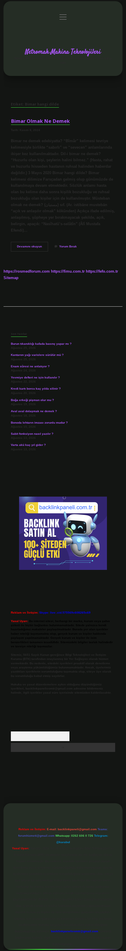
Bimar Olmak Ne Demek (40, 121)
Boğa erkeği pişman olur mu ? (32, 400)
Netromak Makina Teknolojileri (63, 52)
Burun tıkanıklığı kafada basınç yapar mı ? (41, 343)
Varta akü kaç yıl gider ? (28, 444)
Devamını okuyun (32, 247)
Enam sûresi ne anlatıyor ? (30, 366)
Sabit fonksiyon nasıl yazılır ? (32, 433)
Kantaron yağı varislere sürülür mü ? (37, 354)
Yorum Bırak (68, 246)
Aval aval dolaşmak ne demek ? (34, 411)
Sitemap (11, 278)
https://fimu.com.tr (68, 271)
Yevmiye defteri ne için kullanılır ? (35, 377)
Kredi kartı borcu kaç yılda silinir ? (36, 388)
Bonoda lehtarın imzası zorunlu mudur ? (39, 422)
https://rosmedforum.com (27, 271)
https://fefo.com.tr (102, 271)
